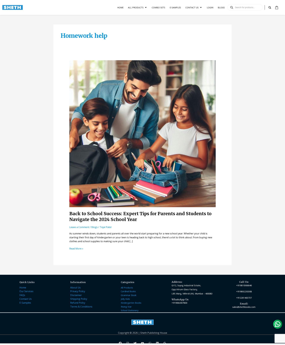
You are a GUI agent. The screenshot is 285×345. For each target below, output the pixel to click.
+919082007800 (179, 302)
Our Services (26, 291)
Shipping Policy (78, 298)
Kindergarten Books (131, 302)
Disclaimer (76, 295)
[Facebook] (120, 343)
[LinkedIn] (157, 343)
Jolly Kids (125, 298)
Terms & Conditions (81, 306)
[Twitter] (135, 343)
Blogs (94, 227)
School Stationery (129, 310)
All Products (127, 287)
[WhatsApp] (149, 343)
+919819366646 (244, 285)
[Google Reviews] (164, 343)
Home (22, 287)
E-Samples (25, 302)
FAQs (22, 295)
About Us (75, 287)
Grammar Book (128, 295)
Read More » (76, 248)
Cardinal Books (128, 291)
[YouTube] (142, 343)
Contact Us (25, 298)
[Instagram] (127, 343)
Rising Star (126, 306)
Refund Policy (77, 302)
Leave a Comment (79, 227)
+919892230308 (244, 291)
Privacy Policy (77, 291)
